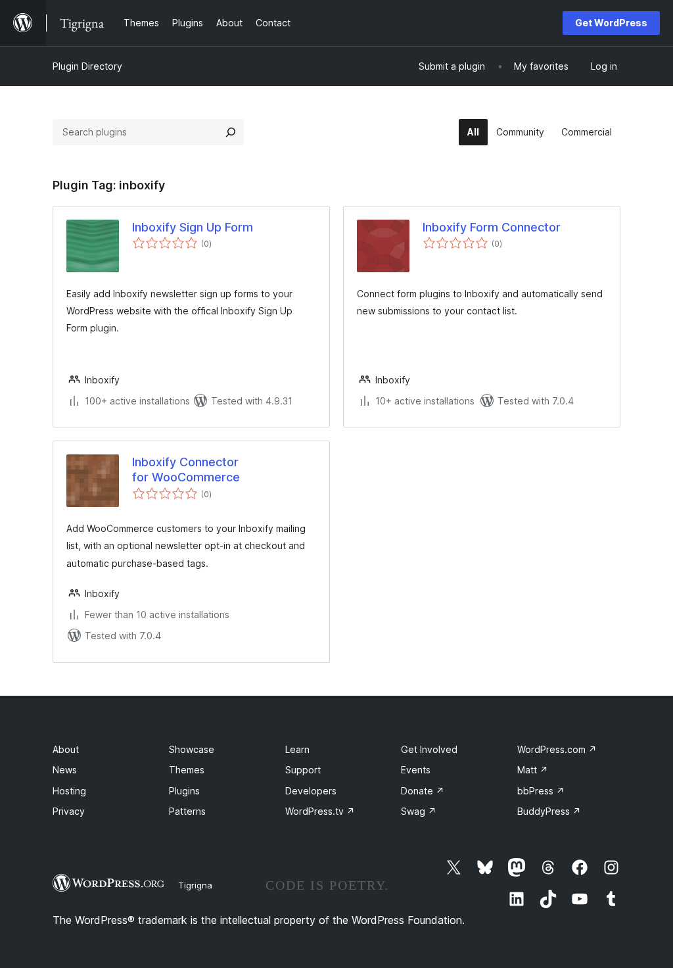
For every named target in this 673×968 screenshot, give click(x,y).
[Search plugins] (231, 132)
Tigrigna (195, 885)
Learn (297, 749)
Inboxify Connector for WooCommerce (186, 469)
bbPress (541, 790)
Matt (532, 769)
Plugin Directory (87, 66)
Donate (422, 790)
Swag (418, 811)
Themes (186, 769)
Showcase (191, 749)
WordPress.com (557, 749)
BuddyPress (549, 811)
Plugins (184, 790)
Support (303, 769)
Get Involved (429, 749)
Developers (310, 790)
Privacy (69, 811)
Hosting (69, 790)
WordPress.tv (320, 811)
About (66, 749)
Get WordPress (611, 22)
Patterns (187, 811)
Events (415, 769)
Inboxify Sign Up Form (192, 227)
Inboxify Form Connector (492, 227)
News (65, 769)
